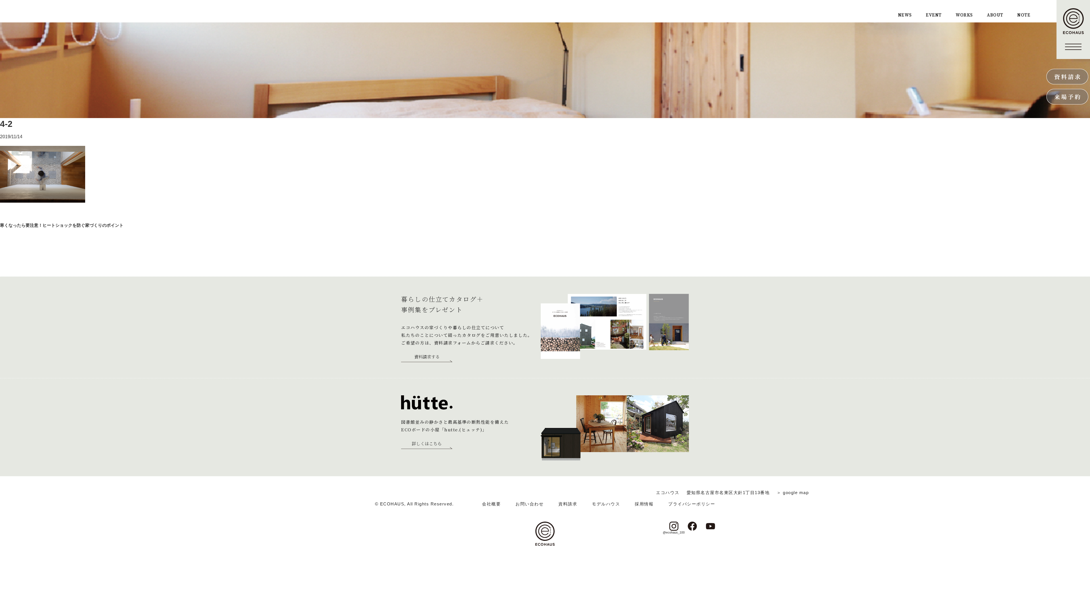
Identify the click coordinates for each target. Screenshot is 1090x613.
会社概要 (491, 503)
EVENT (934, 15)
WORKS (964, 15)
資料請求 (567, 503)
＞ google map (793, 492)
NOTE (1023, 15)
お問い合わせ (529, 503)
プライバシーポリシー (691, 503)
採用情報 (644, 503)
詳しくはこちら (427, 443)
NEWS (905, 15)
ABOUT (995, 15)
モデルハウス (606, 503)
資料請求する (427, 357)
